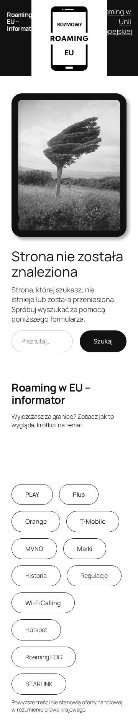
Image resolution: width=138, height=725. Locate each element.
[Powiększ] (116, 103)
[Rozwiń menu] (83, 21)
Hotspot (36, 629)
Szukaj (103, 341)
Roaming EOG (43, 657)
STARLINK (39, 684)
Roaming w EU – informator (51, 393)
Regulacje (94, 575)
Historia (36, 575)
